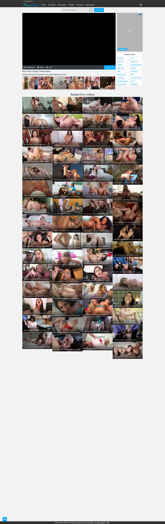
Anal (132, 81)
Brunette (134, 62)
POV (47, 74)
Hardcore (134, 84)
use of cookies (101, 522)
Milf (119, 71)
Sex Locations (62, 5)
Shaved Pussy (123, 81)
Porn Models (51, 5)
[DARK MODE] (141, 5)
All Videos (71, 5)
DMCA (4, 519)
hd (45, 74)
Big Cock (34, 74)
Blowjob (120, 58)
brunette (40, 74)
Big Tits (120, 62)
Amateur (121, 78)
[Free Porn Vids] (31, 5)
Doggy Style (122, 84)
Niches (44, 5)
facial (51, 74)
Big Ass (133, 68)
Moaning (134, 71)
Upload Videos (90, 5)
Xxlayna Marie (26, 74)
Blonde (120, 65)
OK (108, 522)
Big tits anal (122, 75)
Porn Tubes (80, 5)
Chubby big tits (136, 65)
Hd (132, 58)
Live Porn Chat (99, 10)
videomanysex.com (59, 74)
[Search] (91, 10)
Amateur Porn (136, 78)
